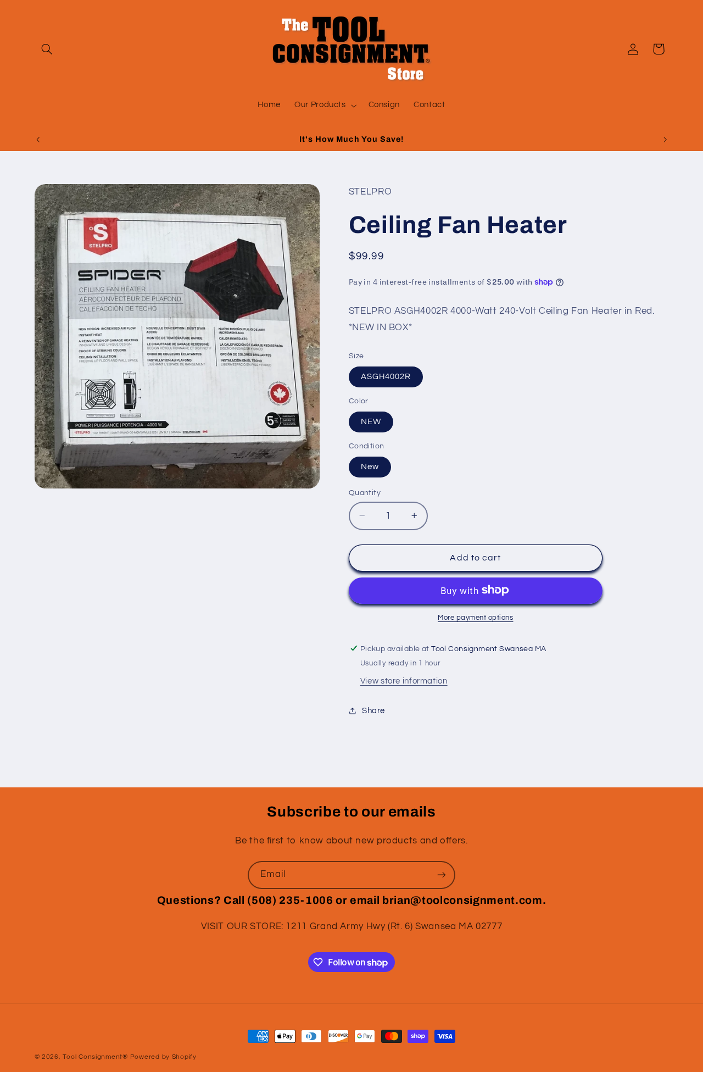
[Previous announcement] (38, 140)
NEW (371, 421)
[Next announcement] (665, 140)
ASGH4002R (386, 376)
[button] (47, 49)
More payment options (476, 617)
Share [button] (373, 710)
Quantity (365, 492)
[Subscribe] (441, 875)
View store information (404, 680)
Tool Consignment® (95, 1057)
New (370, 466)
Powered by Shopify (163, 1057)
